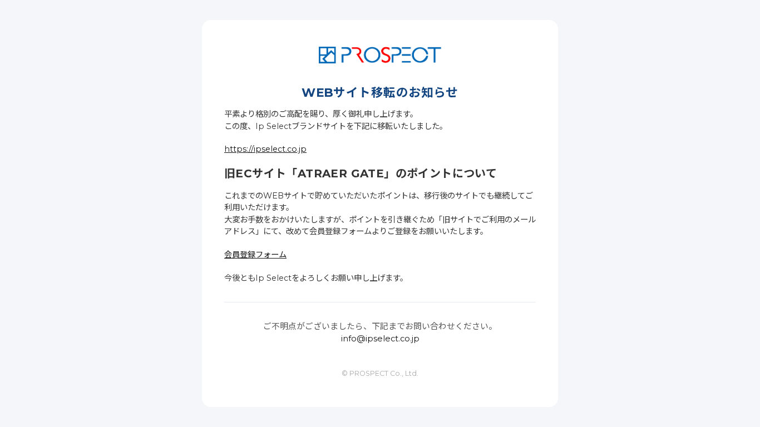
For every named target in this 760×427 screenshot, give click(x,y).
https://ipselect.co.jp (265, 149)
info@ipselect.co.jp (380, 339)
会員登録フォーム (255, 255)
